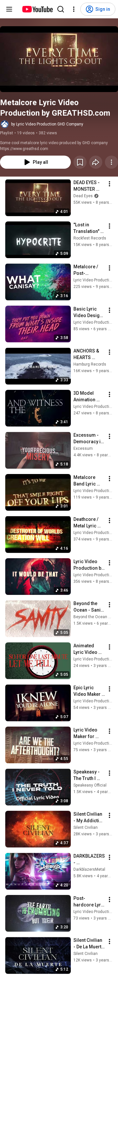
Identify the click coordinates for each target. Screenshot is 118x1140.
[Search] (61, 9)
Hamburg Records (89, 364)
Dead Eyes (83, 196)
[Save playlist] (80, 162)
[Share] (95, 162)
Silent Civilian (85, 827)
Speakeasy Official (90, 785)
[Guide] (9, 9)
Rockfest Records (89, 238)
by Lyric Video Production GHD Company (47, 124)
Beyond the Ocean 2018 (95, 617)
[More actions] (111, 162)
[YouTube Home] (37, 9)
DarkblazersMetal (89, 869)
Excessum (83, 448)
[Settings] (74, 9)
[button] (59, 59)
